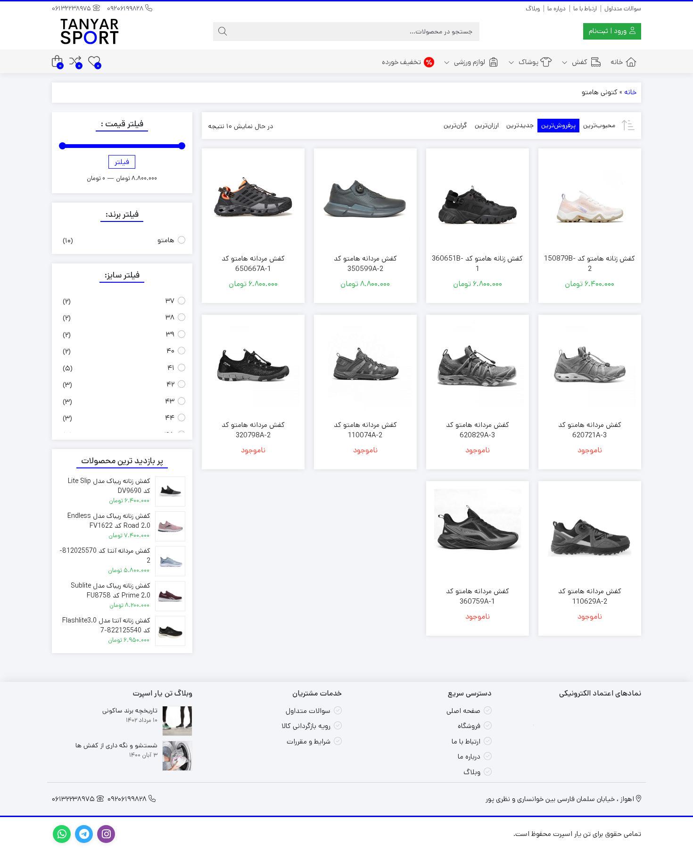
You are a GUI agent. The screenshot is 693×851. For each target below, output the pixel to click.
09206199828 (126, 8)
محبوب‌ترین (599, 125)
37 (169, 301)
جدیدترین (520, 125)
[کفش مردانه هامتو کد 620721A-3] (589, 366)
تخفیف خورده (401, 62)
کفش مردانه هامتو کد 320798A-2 (253, 430)
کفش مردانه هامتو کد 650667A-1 (253, 264)
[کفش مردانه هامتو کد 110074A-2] (365, 366)
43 (169, 401)
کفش (578, 62)
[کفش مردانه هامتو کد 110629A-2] (589, 532)
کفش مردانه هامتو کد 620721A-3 (589, 430)
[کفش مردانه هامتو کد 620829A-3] (477, 366)
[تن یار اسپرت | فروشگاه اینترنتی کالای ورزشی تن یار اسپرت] (89, 31)
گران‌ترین (455, 125)
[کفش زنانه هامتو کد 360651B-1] (477, 199)
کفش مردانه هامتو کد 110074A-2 (365, 430)
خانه (616, 62)
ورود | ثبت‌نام (608, 31)
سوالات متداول (622, 8)
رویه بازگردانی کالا (305, 726)
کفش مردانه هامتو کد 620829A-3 (477, 430)
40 (170, 351)
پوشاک (527, 62)
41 (170, 368)
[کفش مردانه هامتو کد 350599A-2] (365, 199)
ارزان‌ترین (487, 125)
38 (169, 317)
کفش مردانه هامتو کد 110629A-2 (589, 596)
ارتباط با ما (585, 8)
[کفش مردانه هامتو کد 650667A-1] (253, 199)
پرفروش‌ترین (558, 125)
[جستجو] (222, 31)
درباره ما (556, 8)
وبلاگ (533, 8)
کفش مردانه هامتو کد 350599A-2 (365, 264)
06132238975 (72, 8)
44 (169, 418)
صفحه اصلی (463, 711)
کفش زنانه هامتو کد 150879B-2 (589, 264)
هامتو (165, 240)
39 (170, 334)
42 (170, 384)
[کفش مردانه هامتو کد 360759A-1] (477, 532)
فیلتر (122, 162)
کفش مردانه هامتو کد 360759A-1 (477, 596)
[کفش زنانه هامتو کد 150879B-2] (589, 199)
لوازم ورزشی (468, 62)
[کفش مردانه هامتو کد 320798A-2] (253, 366)
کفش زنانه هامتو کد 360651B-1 (477, 264)
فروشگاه (469, 726)
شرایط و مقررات (308, 741)
